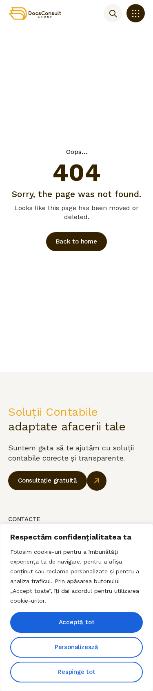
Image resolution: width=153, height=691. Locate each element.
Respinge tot (76, 672)
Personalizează (76, 647)
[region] (76, 607)
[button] (135, 13)
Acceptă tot (77, 622)
